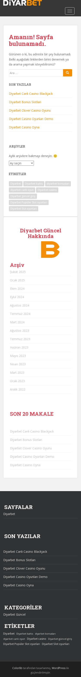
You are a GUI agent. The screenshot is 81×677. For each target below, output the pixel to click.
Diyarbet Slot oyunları (23, 208)
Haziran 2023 (19, 347)
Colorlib (17, 668)
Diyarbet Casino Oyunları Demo (31, 119)
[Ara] (67, 72)
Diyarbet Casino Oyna (24, 127)
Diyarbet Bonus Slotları (25, 102)
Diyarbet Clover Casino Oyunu (30, 110)
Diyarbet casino (47, 190)
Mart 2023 (17, 372)
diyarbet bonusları (58, 183)
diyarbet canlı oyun (22, 190)
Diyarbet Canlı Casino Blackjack (31, 94)
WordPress (58, 668)
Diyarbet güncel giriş (22, 196)
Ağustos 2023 (19, 330)
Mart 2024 (17, 322)
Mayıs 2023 (18, 356)
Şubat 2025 (18, 272)
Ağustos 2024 (19, 305)
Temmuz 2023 (20, 339)
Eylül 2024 (17, 297)
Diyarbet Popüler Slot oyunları (28, 202)
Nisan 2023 (18, 364)
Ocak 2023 (17, 381)
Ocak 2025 (17, 280)
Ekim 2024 (17, 288)
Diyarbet (15, 183)
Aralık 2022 (17, 389)
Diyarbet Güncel (14, 614)
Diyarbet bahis (34, 183)
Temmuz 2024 (20, 314)
